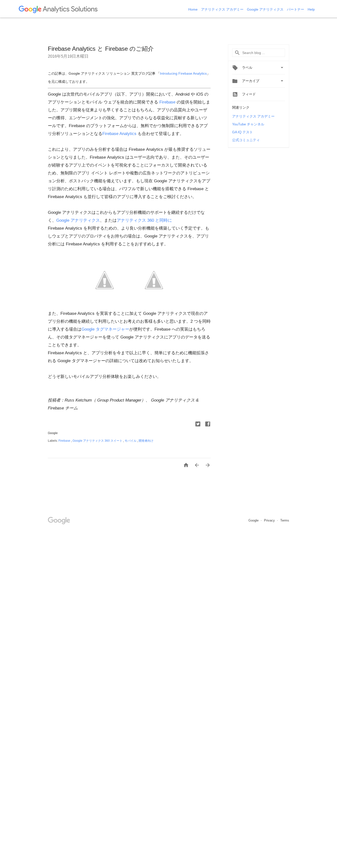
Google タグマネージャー (105, 329)
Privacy (270, 520)
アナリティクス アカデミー (222, 9)
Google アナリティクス (265, 9)
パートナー (296, 9)
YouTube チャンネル (248, 124)
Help (311, 9)
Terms (284, 520)
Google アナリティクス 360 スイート (98, 440)
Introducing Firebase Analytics (183, 73)
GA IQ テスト (242, 132)
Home (193, 9)
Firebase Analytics (119, 133)
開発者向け (146, 440)
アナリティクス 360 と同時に (144, 220)
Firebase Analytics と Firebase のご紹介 (101, 48)
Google (254, 520)
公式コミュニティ (246, 140)
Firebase (167, 102)
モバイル (131, 440)
